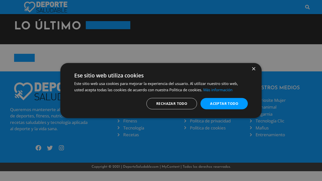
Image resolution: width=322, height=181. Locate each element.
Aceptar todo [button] (224, 103)
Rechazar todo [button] (171, 103)
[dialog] (161, 90)
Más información (217, 89)
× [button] (253, 69)
